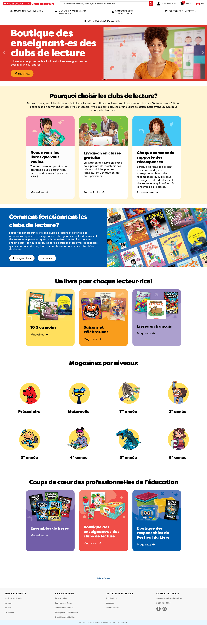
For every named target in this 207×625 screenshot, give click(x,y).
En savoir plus (92, 192)
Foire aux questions (63, 603)
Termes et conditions (64, 608)
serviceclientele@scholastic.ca (169, 598)
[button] (27, 11)
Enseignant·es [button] (22, 258)
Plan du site (9, 612)
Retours (8, 608)
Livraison (8, 603)
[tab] (102, 79)
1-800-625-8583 (163, 603)
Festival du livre (112, 608)
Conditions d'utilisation (65, 617)
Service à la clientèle (13, 598)
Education (110, 603)
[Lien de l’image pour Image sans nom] (29, 392)
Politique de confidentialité (66, 612)
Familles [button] (47, 258)
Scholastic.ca (111, 598)
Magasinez (37, 192)
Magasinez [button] (22, 73)
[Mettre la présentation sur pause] (100, 79)
